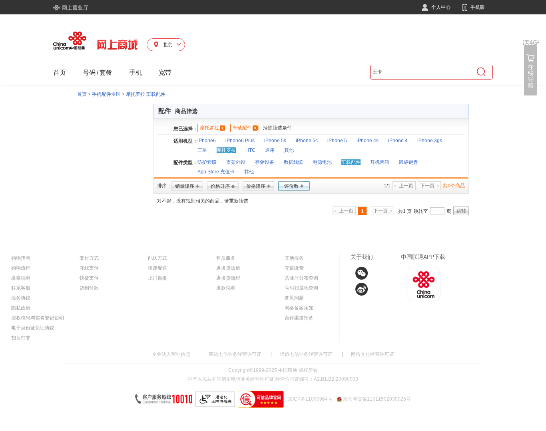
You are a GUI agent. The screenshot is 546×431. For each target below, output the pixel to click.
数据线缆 (293, 162)
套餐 (106, 72)
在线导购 (531, 67)
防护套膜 (207, 162)
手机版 (477, 7)
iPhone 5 (337, 140)
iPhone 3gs (429, 140)
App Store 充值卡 (216, 172)
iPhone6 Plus (240, 140)
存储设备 (264, 162)
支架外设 (235, 162)
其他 (289, 150)
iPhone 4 (398, 140)
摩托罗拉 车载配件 (145, 94)
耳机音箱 (379, 162)
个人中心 (440, 7)
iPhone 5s (275, 140)
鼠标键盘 (408, 162)
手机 (135, 72)
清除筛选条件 (277, 128)
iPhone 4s (368, 140)
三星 (202, 150)
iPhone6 (206, 140)
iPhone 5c (307, 140)
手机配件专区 (106, 94)
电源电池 (322, 162)
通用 (270, 150)
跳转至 (421, 211)
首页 (59, 72)
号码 (89, 72)
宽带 (165, 72)
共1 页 (405, 211)
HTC (250, 150)
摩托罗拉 (209, 128)
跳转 (461, 211)
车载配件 (242, 128)
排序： (164, 186)
